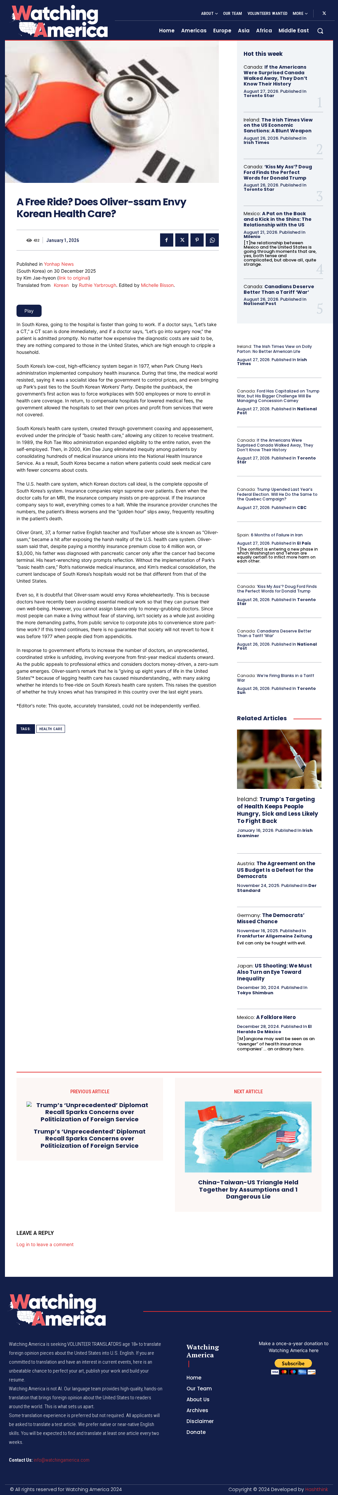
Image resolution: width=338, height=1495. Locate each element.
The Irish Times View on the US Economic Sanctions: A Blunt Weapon (278, 125)
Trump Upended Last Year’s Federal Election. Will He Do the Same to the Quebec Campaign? (277, 494)
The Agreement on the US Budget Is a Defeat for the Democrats (276, 870)
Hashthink (316, 1489)
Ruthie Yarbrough (97, 285)
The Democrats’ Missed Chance (271, 918)
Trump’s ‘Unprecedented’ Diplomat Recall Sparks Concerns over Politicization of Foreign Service (90, 1138)
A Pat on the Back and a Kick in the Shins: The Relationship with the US (278, 219)
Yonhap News (59, 264)
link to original (73, 278)
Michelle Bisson (157, 285)
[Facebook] (166, 240)
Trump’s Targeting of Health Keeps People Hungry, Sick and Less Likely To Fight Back (277, 810)
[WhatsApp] (212, 240)
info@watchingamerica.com (61, 1460)
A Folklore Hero (276, 1017)
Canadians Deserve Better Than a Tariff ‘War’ (279, 289)
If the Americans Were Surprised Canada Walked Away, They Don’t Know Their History (275, 75)
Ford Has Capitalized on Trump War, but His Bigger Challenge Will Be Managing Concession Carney (278, 395)
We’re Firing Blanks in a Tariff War (275, 678)
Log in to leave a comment (45, 1244)
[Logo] (58, 21)
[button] (320, 31)
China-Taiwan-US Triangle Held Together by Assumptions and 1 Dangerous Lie (248, 1189)
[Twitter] (324, 13)
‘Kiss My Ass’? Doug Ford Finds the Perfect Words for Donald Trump (278, 172)
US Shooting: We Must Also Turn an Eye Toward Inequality (274, 972)
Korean (61, 285)
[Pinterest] (197, 240)
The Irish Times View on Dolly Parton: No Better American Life (274, 349)
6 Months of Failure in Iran (277, 535)
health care (50, 729)
